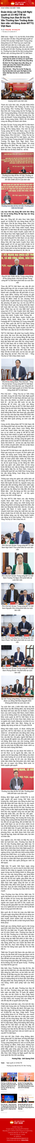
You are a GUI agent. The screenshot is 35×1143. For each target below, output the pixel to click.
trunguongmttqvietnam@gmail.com (19, 1138)
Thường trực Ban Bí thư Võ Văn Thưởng (19, 1066)
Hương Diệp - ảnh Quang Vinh (12, 29)
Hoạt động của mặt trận (10, 8)
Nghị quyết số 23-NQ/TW (14, 1063)
